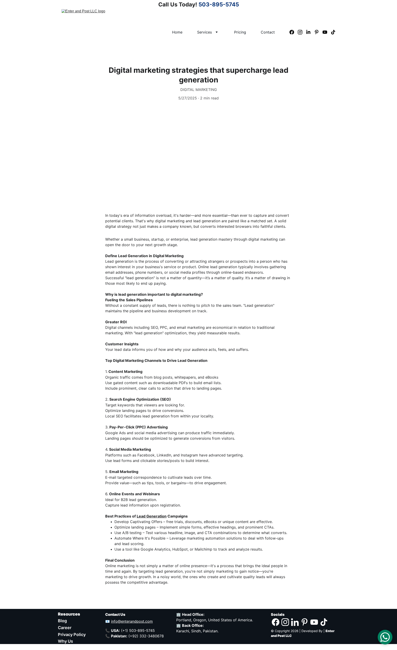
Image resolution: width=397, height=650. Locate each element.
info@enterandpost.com (132, 621)
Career (64, 627)
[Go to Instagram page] (302, 32)
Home (177, 32)
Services (204, 32)
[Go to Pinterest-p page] (318, 32)
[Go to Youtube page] (327, 32)
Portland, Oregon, (192, 620)
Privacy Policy (72, 634)
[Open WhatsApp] (385, 637)
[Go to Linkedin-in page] (310, 32)
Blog (62, 620)
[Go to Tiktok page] (333, 32)
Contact (268, 32)
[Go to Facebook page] (293, 32)
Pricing (240, 32)
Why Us (65, 641)
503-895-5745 (218, 4)
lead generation (206, 221)
